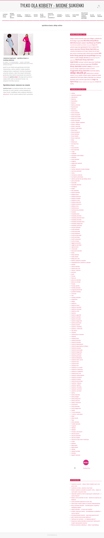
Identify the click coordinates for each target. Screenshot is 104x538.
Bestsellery (74, 101)
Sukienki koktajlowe (76, 358)
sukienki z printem (76, 391)
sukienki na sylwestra (77, 371)
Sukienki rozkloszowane (77, 375)
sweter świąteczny (92, 75)
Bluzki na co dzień (76, 118)
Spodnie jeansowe (76, 323)
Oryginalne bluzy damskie (79, 70)
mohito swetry (87, 66)
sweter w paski (83, 75)
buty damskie (75, 147)
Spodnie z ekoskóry (76, 326)
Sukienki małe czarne (77, 360)
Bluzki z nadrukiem (76, 128)
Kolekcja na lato (75, 200)
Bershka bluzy (89, 40)
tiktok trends (74, 418)
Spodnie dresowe (76, 319)
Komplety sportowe (76, 225)
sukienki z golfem (76, 385)
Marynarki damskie (76, 251)
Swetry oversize (75, 400)
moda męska (74, 256)
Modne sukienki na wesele (78, 260)
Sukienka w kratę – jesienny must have (81, 488)
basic (16, 77)
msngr (76, 68)
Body (72, 140)
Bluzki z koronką (75, 126)
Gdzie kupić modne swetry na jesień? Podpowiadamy (85, 503)
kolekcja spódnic (14, 63)
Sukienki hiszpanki (76, 354)
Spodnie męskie (75, 324)
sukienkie (76, 75)
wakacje (73, 443)
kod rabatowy (75, 190)
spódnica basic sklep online (26, 63)
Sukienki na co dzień (76, 367)
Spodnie (73, 313)
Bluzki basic (74, 111)
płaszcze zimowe (75, 282)
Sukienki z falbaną (76, 383)
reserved (73, 293)
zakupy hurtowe (75, 451)
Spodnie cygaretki (76, 315)
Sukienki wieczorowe (77, 381)
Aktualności (74, 97)
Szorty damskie (75, 406)
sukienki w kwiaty (76, 379)
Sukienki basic (75, 338)
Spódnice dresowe (76, 309)
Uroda (73, 441)
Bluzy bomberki (75, 132)
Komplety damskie (76, 216)
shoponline (74, 299)
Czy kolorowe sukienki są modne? (78, 45)
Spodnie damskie (76, 317)
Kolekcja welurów (76, 202)
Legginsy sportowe (76, 245)
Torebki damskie (75, 424)
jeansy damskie (75, 181)
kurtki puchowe (75, 237)
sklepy (73, 301)
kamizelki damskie (76, 184)
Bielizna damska (75, 105)
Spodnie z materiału (76, 328)
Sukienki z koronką (76, 387)
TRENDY (73, 428)
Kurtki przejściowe (76, 235)
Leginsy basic (75, 247)
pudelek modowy (76, 291)
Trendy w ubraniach (76, 431)
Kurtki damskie (75, 229)
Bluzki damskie (75, 112)
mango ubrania (83, 57)
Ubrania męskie (75, 437)
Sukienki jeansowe (76, 356)
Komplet (73, 212)
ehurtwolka (89, 45)
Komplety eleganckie (77, 223)
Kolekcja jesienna (76, 196)
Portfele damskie (75, 288)
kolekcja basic (75, 194)
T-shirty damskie (75, 412)
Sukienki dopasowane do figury (79, 346)
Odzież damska (75, 266)
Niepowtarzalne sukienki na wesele (81, 262)
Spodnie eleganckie (76, 321)
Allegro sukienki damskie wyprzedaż (80, 38)
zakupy (73, 449)
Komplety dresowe (76, 219)
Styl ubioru (74, 330)
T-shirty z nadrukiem (77, 414)
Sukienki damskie (76, 342)
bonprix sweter (81, 43)
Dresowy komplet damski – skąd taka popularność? (85, 515)
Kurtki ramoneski (76, 239)
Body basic (74, 142)
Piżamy (73, 276)
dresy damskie (75, 159)
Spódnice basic (14, 62)
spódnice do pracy (7, 64)
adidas (73, 93)
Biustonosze (74, 107)
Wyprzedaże (74, 447)
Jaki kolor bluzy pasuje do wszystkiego (85, 54)
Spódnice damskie (76, 307)
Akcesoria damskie (76, 95)
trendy (5, 77)
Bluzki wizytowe (75, 120)
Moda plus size (75, 258)
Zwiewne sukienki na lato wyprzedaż (86, 81)
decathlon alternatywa (77, 155)
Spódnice (73, 303)
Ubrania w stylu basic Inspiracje (80, 439)
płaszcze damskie (76, 280)
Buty (72, 146)
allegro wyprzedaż (78, 40)
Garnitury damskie (76, 171)
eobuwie (73, 165)
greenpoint (84, 47)
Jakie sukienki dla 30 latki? (92, 51)
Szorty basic (74, 404)
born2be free (74, 144)
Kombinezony (75, 208)
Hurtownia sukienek (76, 175)
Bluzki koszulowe (76, 116)
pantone (73, 272)
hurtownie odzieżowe (77, 177)
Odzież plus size (75, 268)
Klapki (73, 188)
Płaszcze (73, 278)
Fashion (73, 167)
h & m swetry (92, 47)
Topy (72, 420)
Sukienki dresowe (76, 348)
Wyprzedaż (74, 445)
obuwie (73, 264)
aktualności (6, 94)
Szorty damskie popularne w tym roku (81, 501)
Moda (72, 253)
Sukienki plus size (76, 373)
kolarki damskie (75, 192)
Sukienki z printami (76, 389)
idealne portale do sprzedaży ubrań (81, 179)
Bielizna (73, 103)
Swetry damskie (75, 395)
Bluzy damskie (75, 134)
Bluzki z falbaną (75, 124)
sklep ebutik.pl (78, 72)
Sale (72, 295)
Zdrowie (73, 453)
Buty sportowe (75, 149)
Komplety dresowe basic (78, 221)
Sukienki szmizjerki (76, 377)
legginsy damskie (76, 243)
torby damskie (75, 422)
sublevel (73, 332)
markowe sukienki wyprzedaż (86, 62)
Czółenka (73, 153)
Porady (73, 284)
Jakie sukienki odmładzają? (76, 53)
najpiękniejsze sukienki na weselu (87, 68)
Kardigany (74, 186)
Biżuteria (73, 109)
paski (72, 274)
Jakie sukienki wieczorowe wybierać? (81, 517)
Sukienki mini (75, 365)
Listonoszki (74, 249)
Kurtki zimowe (75, 241)
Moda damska (75, 254)
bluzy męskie (74, 136)
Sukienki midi (75, 363)
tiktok (72, 416)
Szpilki (73, 410)
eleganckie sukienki (76, 163)
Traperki (73, 426)
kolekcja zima (75, 206)
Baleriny (73, 99)
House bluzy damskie (88, 49)
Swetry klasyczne (76, 398)
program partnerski (76, 289)
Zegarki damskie (75, 455)
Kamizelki (74, 182)
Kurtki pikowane (75, 233)
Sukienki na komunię (77, 369)
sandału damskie (76, 297)
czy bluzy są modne (93, 43)
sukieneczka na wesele (92, 73)
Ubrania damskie (76, 435)
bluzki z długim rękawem (78, 122)
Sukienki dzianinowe (76, 350)
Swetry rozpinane (76, 402)
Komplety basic (75, 214)
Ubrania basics (75, 433)
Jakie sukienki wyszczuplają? (90, 53)
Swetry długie (75, 396)
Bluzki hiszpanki (75, 114)
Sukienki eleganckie (76, 352)
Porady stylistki (75, 286)
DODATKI (73, 157)
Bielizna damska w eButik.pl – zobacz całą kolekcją (85, 525)
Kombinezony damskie (77, 210)
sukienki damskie (76, 340)
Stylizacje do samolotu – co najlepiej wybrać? (83, 519)
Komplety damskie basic (77, 218)
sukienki (72, 75)
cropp (73, 151)
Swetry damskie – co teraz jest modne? (81, 509)
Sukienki (73, 336)
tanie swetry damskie (86, 77)
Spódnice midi (75, 311)
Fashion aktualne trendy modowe (80, 169)
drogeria (73, 161)
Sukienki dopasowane (77, 344)
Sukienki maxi (75, 361)
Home (73, 173)
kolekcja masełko (75, 198)
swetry (73, 393)
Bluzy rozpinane (75, 138)
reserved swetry (95, 71)
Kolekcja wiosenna (76, 204)
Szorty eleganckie (76, 408)
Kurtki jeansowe (75, 231)
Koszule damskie (75, 227)
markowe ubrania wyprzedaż (83, 64)
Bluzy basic (74, 130)
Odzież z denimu (76, 270)
